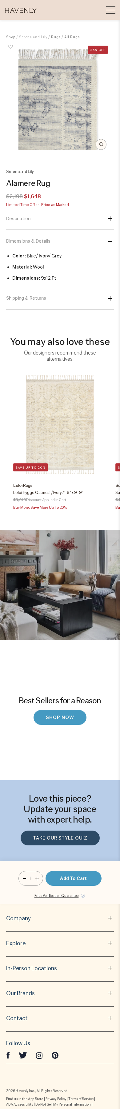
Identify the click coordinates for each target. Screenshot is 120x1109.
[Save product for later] (10, 50)
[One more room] (37, 878)
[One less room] (24, 878)
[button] (21, 10)
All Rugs (72, 37)
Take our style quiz (60, 838)
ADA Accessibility (19, 1104)
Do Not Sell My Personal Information (63, 1104)
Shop (10, 37)
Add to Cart (73, 878)
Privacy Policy (56, 1099)
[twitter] (23, 1055)
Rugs (56, 37)
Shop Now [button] (60, 717)
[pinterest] (55, 1055)
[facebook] (8, 1055)
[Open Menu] (110, 9)
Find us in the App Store (24, 1099)
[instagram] (39, 1055)
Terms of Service (81, 1099)
